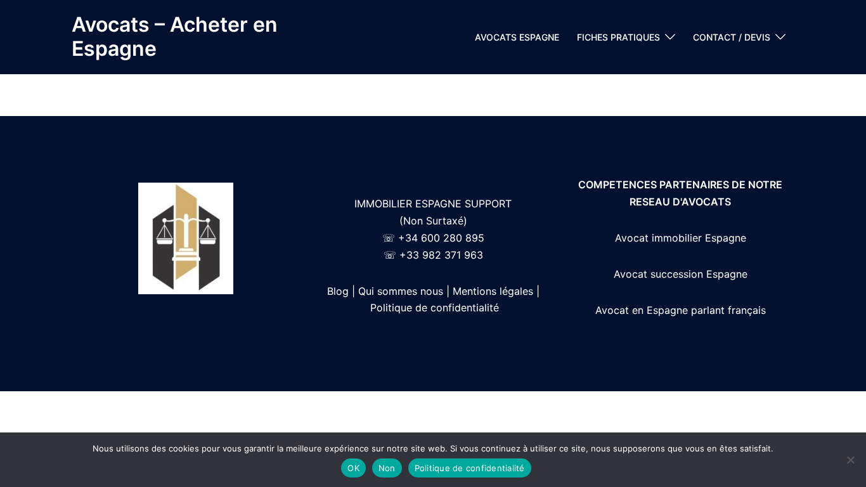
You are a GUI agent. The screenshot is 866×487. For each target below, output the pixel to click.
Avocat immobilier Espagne (680, 237)
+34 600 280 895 (441, 237)
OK (353, 468)
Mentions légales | (496, 291)
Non (387, 468)
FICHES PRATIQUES (618, 37)
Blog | (341, 291)
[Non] (850, 459)
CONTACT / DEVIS (731, 37)
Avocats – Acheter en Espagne (175, 36)
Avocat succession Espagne (680, 274)
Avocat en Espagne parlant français (680, 310)
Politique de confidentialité (434, 307)
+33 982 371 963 (441, 255)
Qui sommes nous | (403, 291)
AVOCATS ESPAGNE (517, 37)
